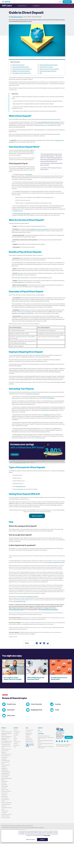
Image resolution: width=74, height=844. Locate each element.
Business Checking (5, 815)
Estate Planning (4, 796)
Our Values (16, 735)
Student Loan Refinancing (6, 731)
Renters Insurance (5, 789)
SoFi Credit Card (4, 798)
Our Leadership (17, 731)
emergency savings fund (47, 396)
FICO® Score (46, 414)
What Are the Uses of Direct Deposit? (22, 69)
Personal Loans (4, 757)
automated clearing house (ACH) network (48, 122)
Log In (59, 1)
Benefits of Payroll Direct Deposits (21, 71)
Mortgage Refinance (5, 773)
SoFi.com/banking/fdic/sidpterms (16, 609)
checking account (18, 210)
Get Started (67, 1)
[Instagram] (64, 741)
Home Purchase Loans (5, 771)
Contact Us (16, 743)
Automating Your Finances (46, 67)
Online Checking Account (6, 802)
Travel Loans (3, 766)
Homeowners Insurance (6, 791)
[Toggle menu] (3, 1)
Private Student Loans (5, 744)
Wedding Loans (4, 768)
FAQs (15, 746)
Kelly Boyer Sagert (17, 17)
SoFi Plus (3, 730)
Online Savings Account (6, 804)
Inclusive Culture (17, 741)
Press (15, 736)
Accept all (42, 839)
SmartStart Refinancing (6, 742)
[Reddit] (48, 643)
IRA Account (3, 782)
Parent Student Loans (5, 755)
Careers (15, 740)
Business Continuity (30, 743)
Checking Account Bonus (6, 807)
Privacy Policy (47, 835)
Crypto (2, 809)
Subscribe (68, 737)
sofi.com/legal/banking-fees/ (20, 601)
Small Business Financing (6, 814)
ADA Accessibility (29, 741)
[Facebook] (37, 643)
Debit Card (3, 805)
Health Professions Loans (6, 754)
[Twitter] (40, 643)
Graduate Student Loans (6, 749)
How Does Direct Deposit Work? (20, 67)
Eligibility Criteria (29, 739)
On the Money (16, 745)
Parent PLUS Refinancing (6, 736)
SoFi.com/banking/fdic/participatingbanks (48, 609)
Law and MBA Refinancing (6, 741)
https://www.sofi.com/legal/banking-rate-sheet (55, 562)
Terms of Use (28, 731)
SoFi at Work (4, 812)
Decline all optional (30, 839)
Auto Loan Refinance (5, 775)
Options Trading (4, 786)
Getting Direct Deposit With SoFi (48, 71)
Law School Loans (4, 750)
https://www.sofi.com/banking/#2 (19, 462)
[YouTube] (67, 741)
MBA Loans (3, 752)
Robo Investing (4, 781)
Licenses (27, 736)
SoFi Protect (3, 787)
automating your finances (32, 393)
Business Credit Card (5, 817)
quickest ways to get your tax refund (39, 229)
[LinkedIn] (44, 643)
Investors (15, 738)
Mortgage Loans (4, 769)
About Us (15, 730)
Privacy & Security (29, 730)
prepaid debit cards (20, 486)
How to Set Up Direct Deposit (44, 736)
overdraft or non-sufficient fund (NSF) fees (23, 313)
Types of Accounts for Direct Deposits (49, 69)
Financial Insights (4, 810)
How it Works (16, 733)
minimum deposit (18, 282)
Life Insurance (4, 794)
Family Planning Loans (5, 764)
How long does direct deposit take (21, 213)
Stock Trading (4, 784)
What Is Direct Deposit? (18, 65)
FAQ (41, 73)
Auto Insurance (4, 792)
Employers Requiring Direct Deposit (49, 65)
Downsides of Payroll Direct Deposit (21, 73)
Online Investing (4, 776)
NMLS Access (28, 738)
